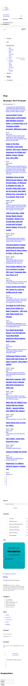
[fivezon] (8, 16)
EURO (6, 9)
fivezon (5, 577)
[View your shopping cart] (23, 22)
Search (5, 500)
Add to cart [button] (9, 134)
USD (6, 7)
